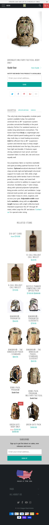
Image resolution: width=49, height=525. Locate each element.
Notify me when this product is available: (24, 73)
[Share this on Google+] (30, 94)
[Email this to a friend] (36, 94)
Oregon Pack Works (27, 508)
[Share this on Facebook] (18, 94)
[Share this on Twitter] (12, 94)
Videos (33, 110)
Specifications (23, 110)
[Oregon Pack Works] (24, 5)
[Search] (40, 5)
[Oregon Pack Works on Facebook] (22, 503)
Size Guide (35, 68)
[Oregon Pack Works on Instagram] (30, 503)
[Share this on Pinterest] (24, 94)
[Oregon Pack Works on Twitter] (18, 503)
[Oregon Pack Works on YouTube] (26, 503)
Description (11, 110)
